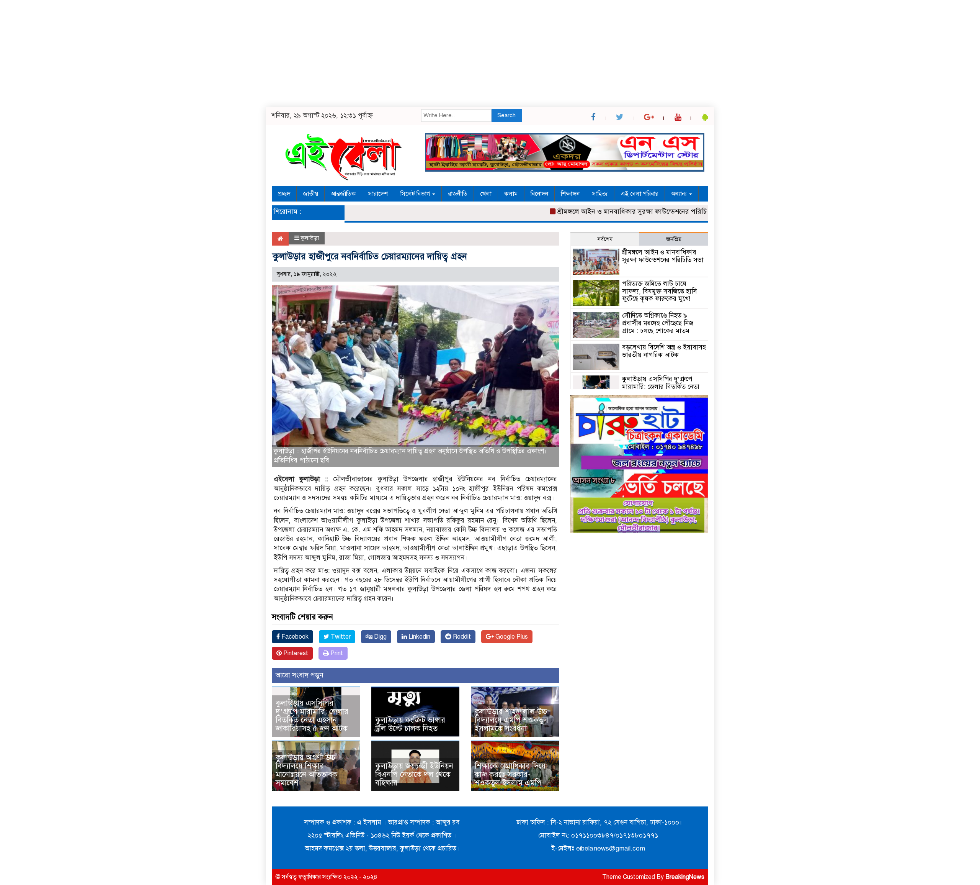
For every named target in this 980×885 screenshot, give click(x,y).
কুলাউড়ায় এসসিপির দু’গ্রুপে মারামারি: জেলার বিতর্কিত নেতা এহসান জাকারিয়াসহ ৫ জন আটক (314, 715)
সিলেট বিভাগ (415, 194)
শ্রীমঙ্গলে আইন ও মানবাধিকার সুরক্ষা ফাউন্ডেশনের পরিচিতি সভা (620, 211)
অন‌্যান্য (679, 194)
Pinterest (295, 653)
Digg (379, 637)
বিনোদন (539, 194)
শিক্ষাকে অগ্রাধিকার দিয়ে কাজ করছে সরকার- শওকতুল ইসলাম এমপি (510, 774)
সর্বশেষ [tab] (604, 239)
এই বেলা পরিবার (639, 194)
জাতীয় (310, 194)
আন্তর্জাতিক (343, 194)
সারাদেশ (378, 194)
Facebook (294, 637)
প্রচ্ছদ (284, 194)
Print (336, 653)
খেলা (486, 194)
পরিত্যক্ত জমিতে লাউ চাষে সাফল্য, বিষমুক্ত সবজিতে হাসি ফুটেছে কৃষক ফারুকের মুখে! (659, 291)
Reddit (461, 637)
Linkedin (418, 637)
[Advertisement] (229, 53)
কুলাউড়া (310, 237)
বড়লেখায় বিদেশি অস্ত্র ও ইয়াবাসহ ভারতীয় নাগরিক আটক (664, 351)
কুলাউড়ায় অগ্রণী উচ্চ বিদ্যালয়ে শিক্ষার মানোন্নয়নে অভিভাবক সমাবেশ (306, 770)
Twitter (340, 637)
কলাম (511, 194)
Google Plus (511, 637)
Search (506, 115)
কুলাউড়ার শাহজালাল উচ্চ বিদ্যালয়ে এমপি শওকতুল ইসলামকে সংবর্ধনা (511, 720)
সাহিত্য (600, 194)
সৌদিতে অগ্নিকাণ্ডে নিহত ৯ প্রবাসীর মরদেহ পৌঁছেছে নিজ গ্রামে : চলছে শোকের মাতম (657, 323)
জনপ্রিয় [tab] (673, 239)
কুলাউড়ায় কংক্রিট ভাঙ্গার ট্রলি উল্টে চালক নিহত (410, 724)
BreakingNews (684, 877)
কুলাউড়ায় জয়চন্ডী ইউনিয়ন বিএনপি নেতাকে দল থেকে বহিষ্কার (414, 774)
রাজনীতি (457, 194)
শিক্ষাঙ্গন (570, 194)
